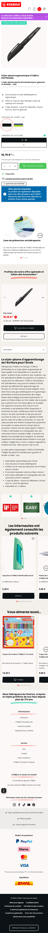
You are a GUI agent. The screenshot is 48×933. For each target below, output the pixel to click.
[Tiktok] (24, 804)
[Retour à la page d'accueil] (13, 4)
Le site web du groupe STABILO (24, 780)
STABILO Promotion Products (24, 762)
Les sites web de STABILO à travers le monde (24, 785)
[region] (24, 44)
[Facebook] (19, 804)
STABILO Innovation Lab (24, 722)
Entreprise (24, 717)
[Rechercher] (29, 9)
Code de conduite (24, 726)
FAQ (24, 749)
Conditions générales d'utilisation (24, 909)
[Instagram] (14, 804)
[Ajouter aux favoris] (33, 539)
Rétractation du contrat (24, 928)
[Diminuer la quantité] (4, 166)
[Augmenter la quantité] (15, 166)
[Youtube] (28, 804)
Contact (24, 753)
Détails (18, 596)
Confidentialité (32, 902)
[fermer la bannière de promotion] (46, 17)
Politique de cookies (13, 906)
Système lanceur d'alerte (24, 730)
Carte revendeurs (24, 758)
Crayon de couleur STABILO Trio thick (17, 654)
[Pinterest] (33, 804)
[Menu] (44, 9)
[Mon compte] (34, 9)
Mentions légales (17, 902)
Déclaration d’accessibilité (24, 916)
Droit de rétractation (34, 913)
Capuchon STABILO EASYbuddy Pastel (17, 575)
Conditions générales (14, 913)
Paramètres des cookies (33, 906)
